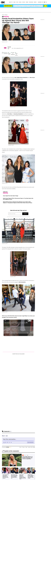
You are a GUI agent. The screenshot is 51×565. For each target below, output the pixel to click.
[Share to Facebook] (6, 52)
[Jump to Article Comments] (2, 52)
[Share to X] (9, 52)
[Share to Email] (16, 52)
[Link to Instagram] (44, 2)
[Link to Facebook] (43, 2)
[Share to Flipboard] (13, 52)
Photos (6, 14)
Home (3, 14)
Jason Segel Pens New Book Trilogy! (10, 195)
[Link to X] (46, 2)
